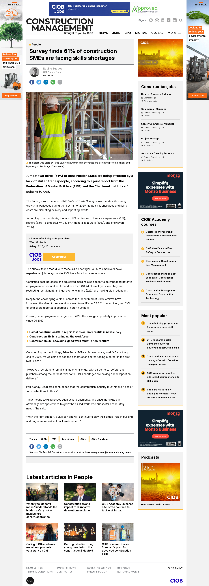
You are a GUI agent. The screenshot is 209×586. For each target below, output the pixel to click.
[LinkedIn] (175, 20)
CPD (128, 33)
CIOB (44, 439)
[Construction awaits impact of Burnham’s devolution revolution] (80, 492)
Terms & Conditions (39, 571)
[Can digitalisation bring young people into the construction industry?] (80, 532)
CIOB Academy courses (155, 222)
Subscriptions (66, 567)
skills (83, 439)
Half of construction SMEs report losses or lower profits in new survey (75, 332)
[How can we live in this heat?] (160, 482)
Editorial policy (128, 571)
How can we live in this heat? (157, 504)
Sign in (142, 20)
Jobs (116, 33)
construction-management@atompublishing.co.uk (102, 452)
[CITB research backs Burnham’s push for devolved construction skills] (118, 532)
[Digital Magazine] (162, 20)
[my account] (151, 20)
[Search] (181, 20)
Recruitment (68, 439)
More (172, 33)
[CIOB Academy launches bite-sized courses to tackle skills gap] (118, 492)
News (103, 33)
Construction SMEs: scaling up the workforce (59, 336)
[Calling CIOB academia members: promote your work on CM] (42, 532)
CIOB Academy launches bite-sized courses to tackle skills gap (163, 377)
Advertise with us (99, 567)
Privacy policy (97, 571)
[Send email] (60, 82)
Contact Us (65, 571)
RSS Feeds (123, 567)
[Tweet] (38, 82)
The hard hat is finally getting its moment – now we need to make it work (161, 393)
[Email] (157, 20)
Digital (141, 33)
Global (157, 33)
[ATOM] (65, 580)
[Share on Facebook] (31, 82)
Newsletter (34, 567)
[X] (168, 20)
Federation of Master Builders (49, 186)
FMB (54, 439)
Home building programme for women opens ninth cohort (162, 327)
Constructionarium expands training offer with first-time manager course (163, 360)
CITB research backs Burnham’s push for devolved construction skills (163, 343)
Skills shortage (99, 439)
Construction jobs (158, 86)
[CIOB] (143, 581)
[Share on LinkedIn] (45, 82)
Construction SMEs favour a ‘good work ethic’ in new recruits (69, 341)
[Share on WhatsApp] (52, 82)
